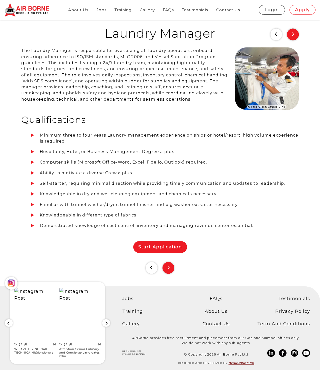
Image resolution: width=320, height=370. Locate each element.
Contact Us (228, 9)
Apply (302, 9)
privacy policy (292, 311)
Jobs (101, 9)
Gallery (147, 9)
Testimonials (294, 298)
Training (123, 9)
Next (293, 34)
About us (216, 311)
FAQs (168, 9)
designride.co (241, 363)
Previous (276, 34)
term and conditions (283, 324)
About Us (78, 9)
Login (271, 9)
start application (160, 247)
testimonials (195, 9)
